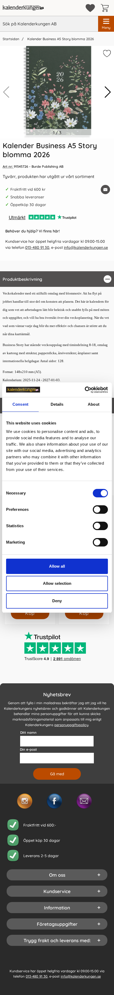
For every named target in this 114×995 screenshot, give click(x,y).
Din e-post (28, 749)
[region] (57, 279)
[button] (107, 92)
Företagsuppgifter (57, 924)
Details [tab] (57, 404)
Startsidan (11, 39)
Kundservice (57, 891)
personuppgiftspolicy (71, 725)
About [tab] (93, 404)
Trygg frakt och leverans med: (57, 940)
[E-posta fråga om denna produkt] (105, 189)
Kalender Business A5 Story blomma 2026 (60, 39)
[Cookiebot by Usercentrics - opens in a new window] (85, 389)
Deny (57, 601)
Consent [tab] (20, 404)
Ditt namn (28, 732)
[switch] (100, 509)
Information (57, 907)
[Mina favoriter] (90, 8)
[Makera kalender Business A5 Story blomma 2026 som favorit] (106, 54)
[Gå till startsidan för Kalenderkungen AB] (23, 8)
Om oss (57, 874)
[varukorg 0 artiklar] (106, 8)
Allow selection (57, 583)
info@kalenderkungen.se (86, 247)
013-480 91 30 (37, 247)
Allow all (57, 566)
